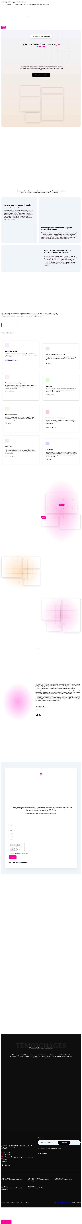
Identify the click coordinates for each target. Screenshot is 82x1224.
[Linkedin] (36, 714)
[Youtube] (9, 1165)
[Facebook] (2, 1165)
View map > (4, 1161)
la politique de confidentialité (21, 853)
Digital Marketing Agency (11, 360)
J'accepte (19, 853)
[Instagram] (40, 714)
